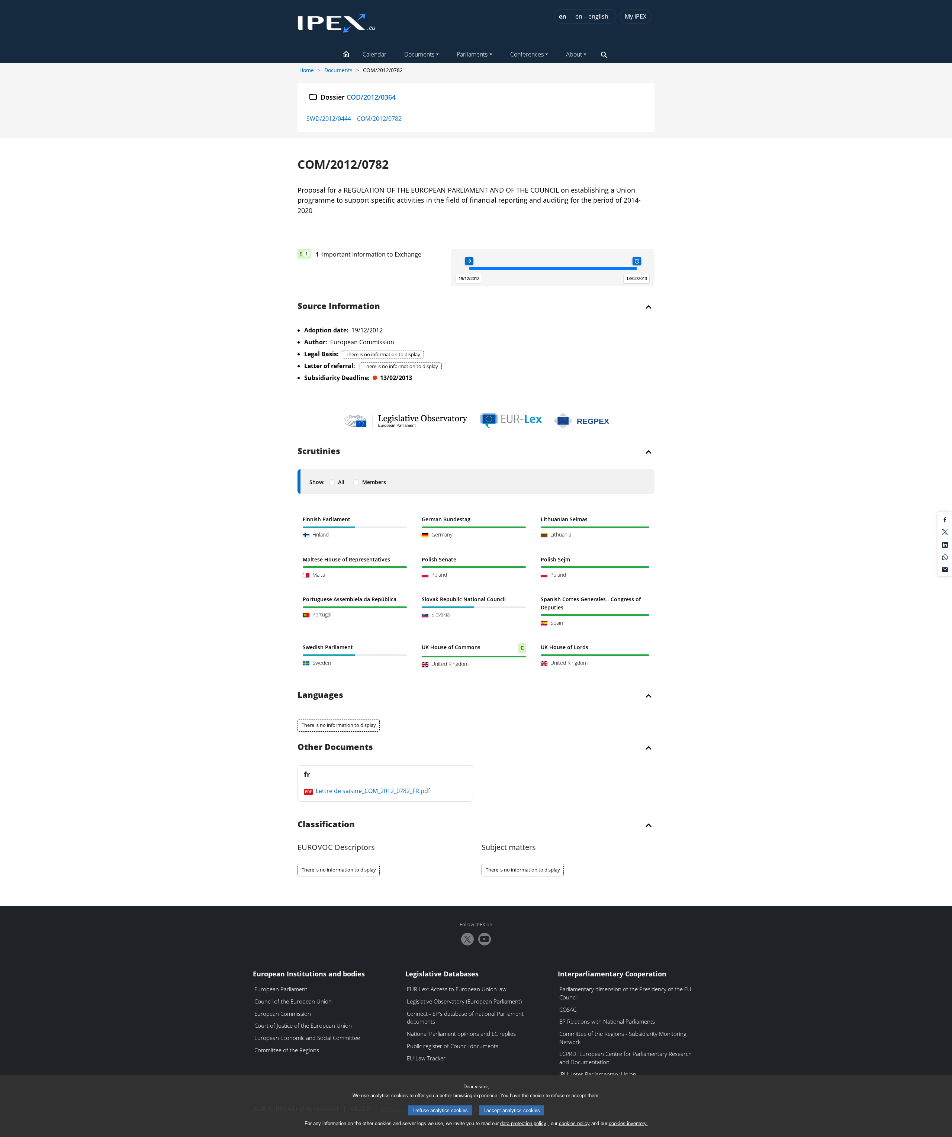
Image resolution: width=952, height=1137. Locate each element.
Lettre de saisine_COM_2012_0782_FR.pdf (372, 791)
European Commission (282, 1013)
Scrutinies (319, 451)
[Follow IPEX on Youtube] (484, 939)
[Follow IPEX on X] (467, 939)
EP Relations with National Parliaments (607, 1021)
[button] (346, 55)
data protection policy (523, 1123)
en (562, 16)
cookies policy (574, 1123)
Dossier (358, 97)
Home (306, 70)
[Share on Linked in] (945, 544)
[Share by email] (945, 569)
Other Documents (335, 747)
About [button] (574, 54)
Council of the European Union (293, 1001)
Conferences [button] (527, 54)
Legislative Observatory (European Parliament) (464, 1001)
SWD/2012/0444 (328, 119)
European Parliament (280, 989)
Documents (338, 70)
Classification (326, 824)
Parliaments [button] (472, 54)
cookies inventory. (628, 1123)
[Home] (337, 21)
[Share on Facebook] (945, 519)
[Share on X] (945, 531)
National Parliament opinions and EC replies (461, 1033)
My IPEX (635, 16)
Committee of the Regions (286, 1050)
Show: (317, 482)
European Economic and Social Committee (307, 1037)
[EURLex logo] (511, 420)
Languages (320, 695)
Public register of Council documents (452, 1046)
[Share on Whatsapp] (945, 556)
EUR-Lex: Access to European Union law (456, 989)
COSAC (567, 1009)
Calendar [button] (374, 54)
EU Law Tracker (426, 1058)
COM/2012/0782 (379, 119)
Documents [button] (419, 54)
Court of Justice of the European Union (303, 1025)
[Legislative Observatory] (405, 420)
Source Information (339, 306)
